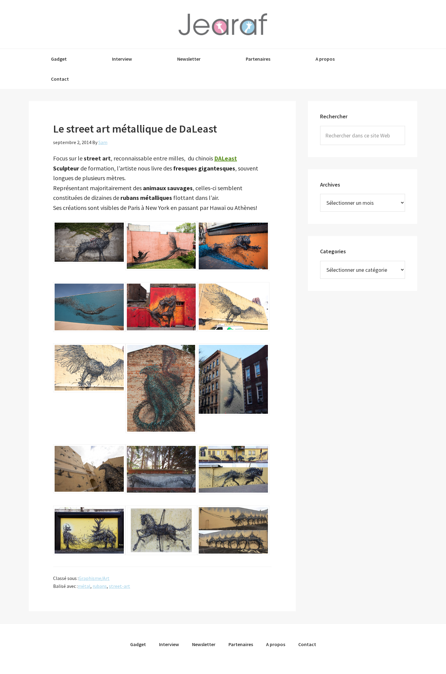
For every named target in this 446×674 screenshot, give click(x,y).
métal (84, 586)
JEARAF (223, 24)
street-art (119, 586)
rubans (100, 586)
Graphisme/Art (94, 578)
